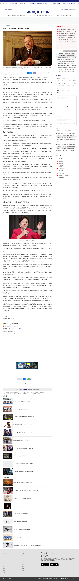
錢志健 (58, 80)
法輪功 (28, 392)
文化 (52, 15)
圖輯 (23, 568)
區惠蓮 (58, 92)
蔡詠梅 (74, 83)
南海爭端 (61, 163)
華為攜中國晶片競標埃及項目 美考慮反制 (66, 46)
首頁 (9, 15)
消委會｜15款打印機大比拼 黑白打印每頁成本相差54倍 (67, 59)
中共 (29, 393)
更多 (73, 90)
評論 (43, 15)
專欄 (40, 15)
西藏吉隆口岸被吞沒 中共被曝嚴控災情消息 (67, 67)
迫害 (24, 392)
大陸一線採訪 (61, 173)
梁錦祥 (63, 80)
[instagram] (41, 553)
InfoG (37, 15)
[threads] (47, 553)
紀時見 (60, 158)
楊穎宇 (69, 83)
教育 (67, 15)
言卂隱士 (69, 88)
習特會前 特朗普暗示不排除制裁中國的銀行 (67, 41)
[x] (49, 553)
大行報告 (61, 170)
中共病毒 (25, 393)
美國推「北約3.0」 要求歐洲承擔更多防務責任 (67, 45)
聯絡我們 (45, 578)
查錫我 (68, 90)
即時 (18, 15)
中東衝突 (61, 165)
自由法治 (42, 392)
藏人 (32, 392)
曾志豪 (58, 78)
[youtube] (52, 553)
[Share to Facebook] (28, 73)
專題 (4, 568)
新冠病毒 (14, 393)
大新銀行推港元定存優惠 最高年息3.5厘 (66, 61)
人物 (4, 572)
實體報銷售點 (10, 9)
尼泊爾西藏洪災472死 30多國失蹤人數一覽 (67, 37)
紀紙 (61, 15)
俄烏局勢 (61, 166)
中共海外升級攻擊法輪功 (64, 175)
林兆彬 (58, 85)
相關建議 (39, 578)
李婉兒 (63, 88)
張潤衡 (68, 85)
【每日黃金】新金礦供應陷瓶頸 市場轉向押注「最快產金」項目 (67, 71)
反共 (46, 392)
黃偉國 (58, 83)
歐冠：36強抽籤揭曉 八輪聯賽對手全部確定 (67, 29)
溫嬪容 (62, 90)
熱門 (21, 15)
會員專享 (14, 15)
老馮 (75, 88)
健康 (49, 15)
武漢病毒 (19, 393)
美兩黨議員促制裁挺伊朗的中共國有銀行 (66, 39)
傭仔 (63, 85)
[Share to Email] (35, 73)
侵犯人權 (9, 393)
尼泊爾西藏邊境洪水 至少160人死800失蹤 (67, 57)
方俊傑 (74, 78)
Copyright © (61, 578)
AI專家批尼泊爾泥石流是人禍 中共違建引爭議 (67, 31)
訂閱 (32, 389)
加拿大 (39, 393)
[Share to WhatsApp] (33, 73)
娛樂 (70, 15)
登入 (25, 389)
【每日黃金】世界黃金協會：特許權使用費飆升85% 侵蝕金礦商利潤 (67, 53)
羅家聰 (74, 80)
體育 (64, 15)
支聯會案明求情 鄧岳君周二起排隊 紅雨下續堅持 (67, 65)
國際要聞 (8, 25)
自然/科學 (57, 15)
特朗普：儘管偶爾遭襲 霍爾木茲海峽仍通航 (67, 35)
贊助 (62, 9)
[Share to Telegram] (31, 73)
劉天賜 (69, 78)
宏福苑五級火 (61, 177)
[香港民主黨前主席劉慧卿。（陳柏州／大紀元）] (27, 227)
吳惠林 (58, 88)
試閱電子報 (5, 9)
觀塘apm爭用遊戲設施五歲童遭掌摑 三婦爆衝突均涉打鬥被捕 (67, 55)
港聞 (24, 15)
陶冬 (58, 90)
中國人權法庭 (15, 392)
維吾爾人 (36, 392)
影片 (4, 555)
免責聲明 (50, 578)
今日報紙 (5, 553)
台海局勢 (61, 161)
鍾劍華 (63, 78)
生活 (46, 15)
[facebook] (44, 553)
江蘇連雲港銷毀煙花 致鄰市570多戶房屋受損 (67, 43)
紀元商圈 (66, 9)
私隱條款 (55, 578)
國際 (30, 15)
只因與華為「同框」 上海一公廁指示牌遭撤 (67, 69)
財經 (34, 15)
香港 (4, 393)
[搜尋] (75, 9)
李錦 (73, 85)
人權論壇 (34, 393)
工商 (23, 570)
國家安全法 (8, 392)
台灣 (20, 392)
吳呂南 (69, 80)
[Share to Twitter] (30, 73)
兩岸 (27, 15)
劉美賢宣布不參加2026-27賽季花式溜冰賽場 (67, 63)
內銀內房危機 (61, 168)
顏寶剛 (63, 83)
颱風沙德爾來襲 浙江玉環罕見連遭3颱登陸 (67, 33)
